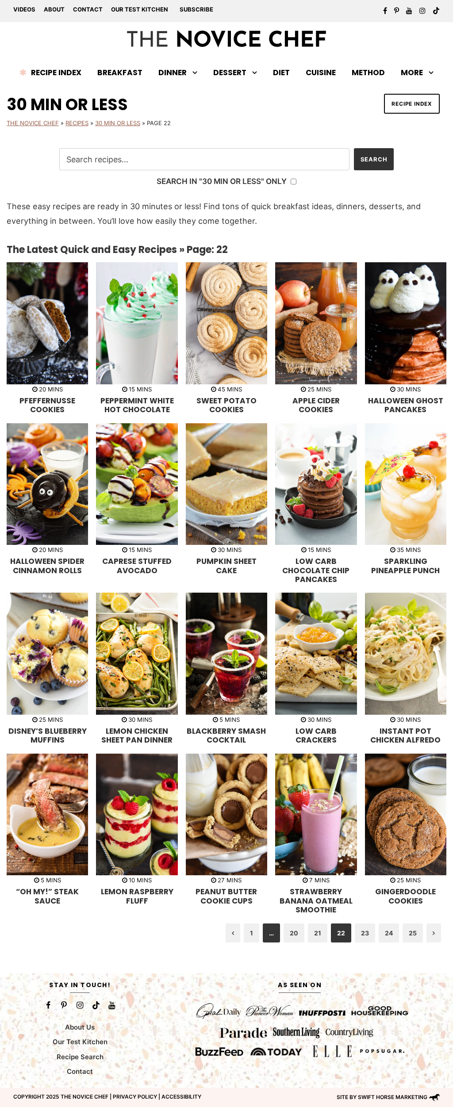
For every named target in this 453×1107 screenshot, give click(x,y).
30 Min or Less (117, 122)
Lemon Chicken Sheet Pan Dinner (137, 735)
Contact (88, 9)
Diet (281, 72)
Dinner (172, 72)
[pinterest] (396, 10)
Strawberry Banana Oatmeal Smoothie (316, 900)
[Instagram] (80, 1005)
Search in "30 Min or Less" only (222, 181)
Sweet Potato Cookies (226, 405)
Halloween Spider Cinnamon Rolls (47, 565)
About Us (80, 1027)
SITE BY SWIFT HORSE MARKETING (382, 1097)
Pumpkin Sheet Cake (226, 565)
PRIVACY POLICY (135, 1096)
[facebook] (385, 10)
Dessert (229, 72)
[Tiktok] (96, 1005)
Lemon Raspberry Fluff (137, 896)
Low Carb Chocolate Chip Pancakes (315, 570)
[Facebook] (48, 1005)
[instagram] (422, 10)
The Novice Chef (33, 122)
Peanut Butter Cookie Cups (226, 896)
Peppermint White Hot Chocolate (137, 405)
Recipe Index (56, 72)
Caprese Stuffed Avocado (137, 565)
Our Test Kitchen (139, 9)
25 (413, 933)
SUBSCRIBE (196, 9)
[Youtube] (112, 1005)
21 (317, 933)
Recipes (76, 122)
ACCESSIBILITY (181, 1096)
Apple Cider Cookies (316, 405)
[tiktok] (436, 10)
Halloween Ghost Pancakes (405, 405)
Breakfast (119, 72)
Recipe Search (80, 1057)
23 (365, 933)
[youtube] (409, 10)
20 (294, 933)
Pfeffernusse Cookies (47, 405)
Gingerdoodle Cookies (405, 896)
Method (368, 72)
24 (389, 933)
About (54, 9)
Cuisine (321, 72)
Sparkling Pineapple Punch (405, 565)
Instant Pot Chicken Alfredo (405, 735)
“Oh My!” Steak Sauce (47, 896)
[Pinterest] (64, 1005)
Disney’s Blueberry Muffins (47, 735)
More (412, 72)
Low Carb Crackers (316, 735)
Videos (24, 9)
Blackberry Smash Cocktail (226, 735)
